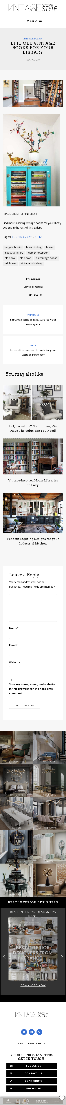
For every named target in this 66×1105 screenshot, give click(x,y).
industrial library (14, 253)
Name (14, 628)
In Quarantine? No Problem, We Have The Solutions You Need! (33, 428)
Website (14, 663)
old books (25, 258)
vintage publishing (32, 264)
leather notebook (38, 253)
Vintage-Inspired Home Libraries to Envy (33, 483)
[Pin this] (41, 295)
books (50, 248)
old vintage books (46, 258)
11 (36, 237)
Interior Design (33, 39)
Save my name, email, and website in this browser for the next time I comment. (32, 689)
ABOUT (22, 1043)
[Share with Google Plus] (35, 295)
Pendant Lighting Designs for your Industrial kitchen (33, 541)
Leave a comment (33, 286)
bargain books (13, 248)
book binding (34, 248)
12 (40, 237)
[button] (61, 956)
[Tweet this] (30, 295)
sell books (10, 264)
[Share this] (25, 295)
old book (10, 258)
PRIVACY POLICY (36, 1043)
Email (13, 645)
